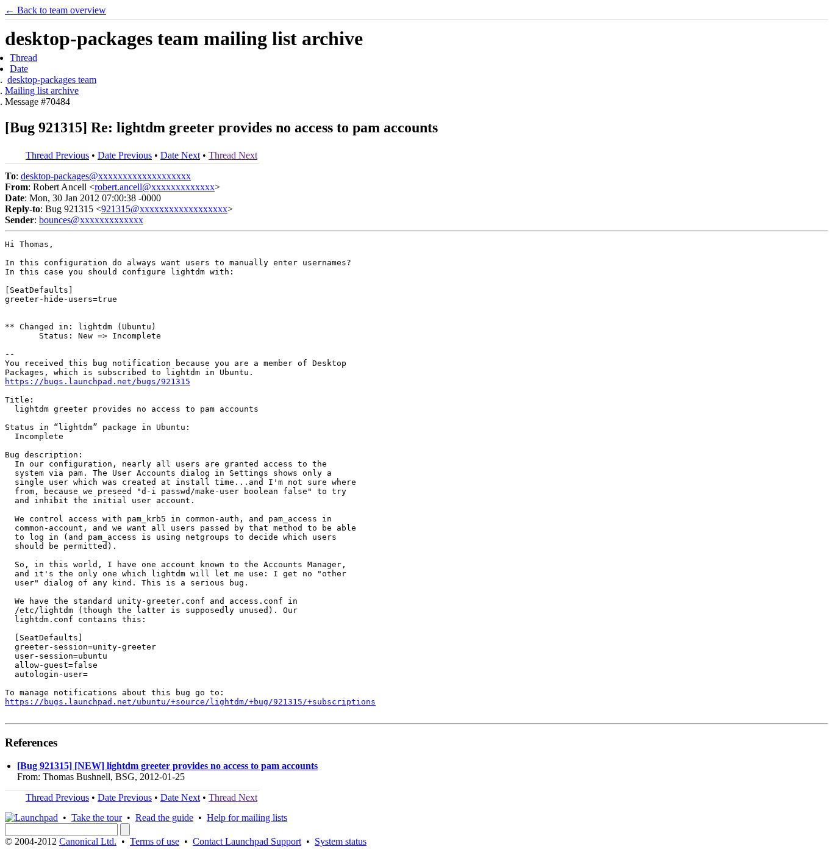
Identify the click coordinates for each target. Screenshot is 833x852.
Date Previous (125, 155)
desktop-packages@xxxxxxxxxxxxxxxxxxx (106, 176)
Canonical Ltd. (87, 841)
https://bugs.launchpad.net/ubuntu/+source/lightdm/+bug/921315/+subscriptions (190, 701)
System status (340, 841)
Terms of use (154, 841)
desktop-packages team (51, 79)
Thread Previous (57, 155)
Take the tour (96, 817)
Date (19, 68)
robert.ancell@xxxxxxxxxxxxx (155, 187)
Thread (23, 57)
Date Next (180, 155)
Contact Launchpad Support (247, 841)
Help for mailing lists (247, 817)
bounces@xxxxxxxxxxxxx (91, 220)
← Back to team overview (55, 10)
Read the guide (164, 817)
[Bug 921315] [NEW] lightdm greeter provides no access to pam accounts (167, 766)
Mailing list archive (42, 90)
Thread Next (233, 155)
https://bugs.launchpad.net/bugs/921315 (97, 381)
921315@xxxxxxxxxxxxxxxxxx (164, 209)
